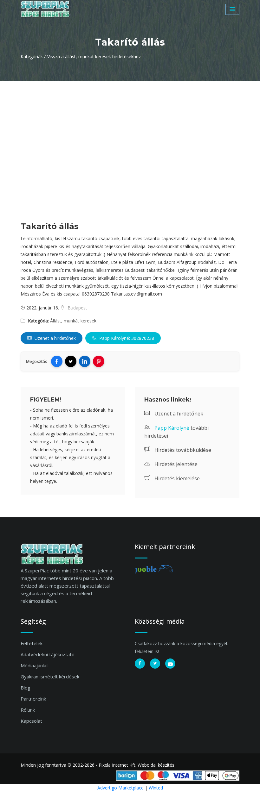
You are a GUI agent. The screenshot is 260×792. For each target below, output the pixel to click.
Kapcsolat (31, 721)
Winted (156, 788)
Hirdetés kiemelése (176, 478)
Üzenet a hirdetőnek (54, 338)
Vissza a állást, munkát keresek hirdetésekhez (94, 56)
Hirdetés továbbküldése (182, 449)
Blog (25, 687)
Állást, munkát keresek (73, 321)
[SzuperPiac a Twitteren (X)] (155, 663)
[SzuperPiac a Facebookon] (140, 663)
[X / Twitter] (70, 361)
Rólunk (28, 710)
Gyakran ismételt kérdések (50, 676)
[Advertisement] (130, 128)
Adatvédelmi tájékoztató (48, 654)
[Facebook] (56, 361)
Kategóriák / (33, 56)
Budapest (76, 308)
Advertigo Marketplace (120, 788)
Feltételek (31, 643)
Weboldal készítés (156, 765)
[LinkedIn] (84, 361)
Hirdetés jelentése (175, 464)
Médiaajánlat (34, 665)
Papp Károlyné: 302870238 (126, 338)
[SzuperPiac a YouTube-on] (170, 663)
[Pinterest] (98, 361)
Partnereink (33, 698)
